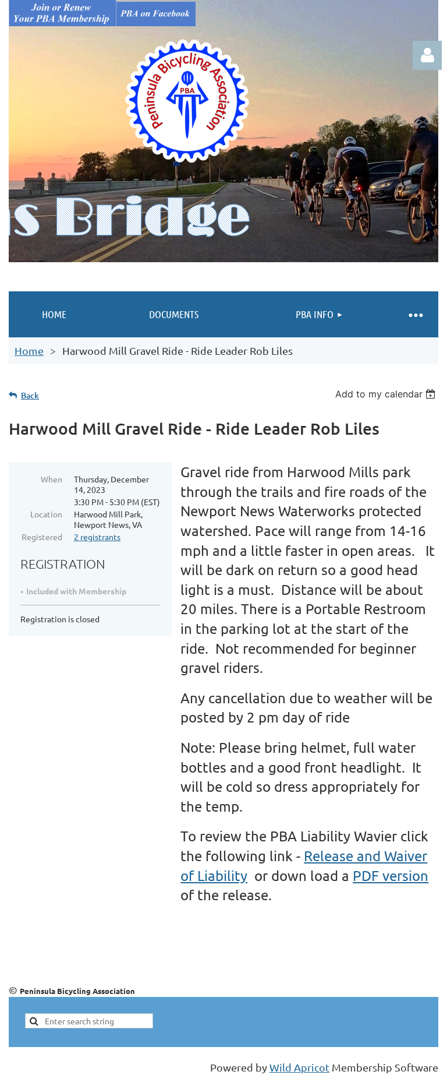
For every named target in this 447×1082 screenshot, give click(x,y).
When (51, 479)
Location (46, 514)
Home (29, 350)
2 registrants (97, 536)
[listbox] (386, 394)
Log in (427, 55)
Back (30, 395)
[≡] (415, 314)
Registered (42, 536)
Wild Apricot (299, 1067)
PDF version (390, 875)
